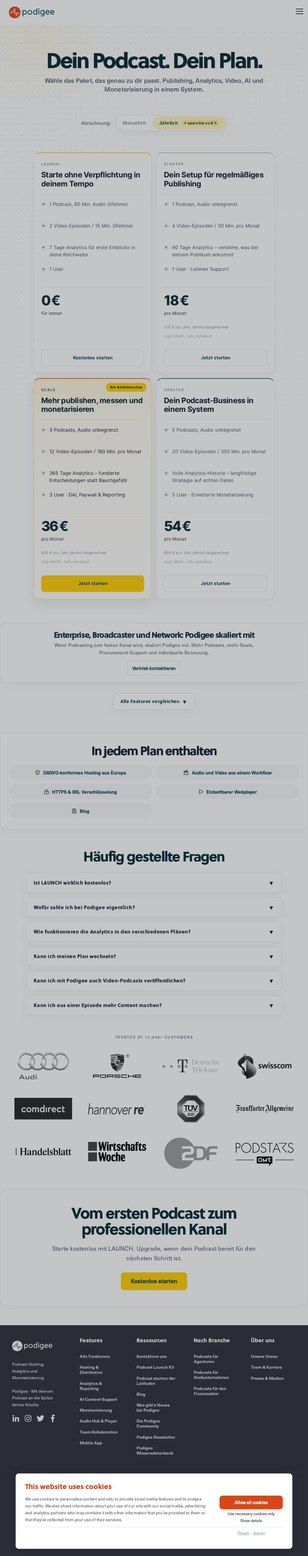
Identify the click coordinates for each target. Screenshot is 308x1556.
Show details (251, 1520)
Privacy (243, 1533)
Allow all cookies (251, 1502)
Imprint (259, 1533)
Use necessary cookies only (251, 1513)
